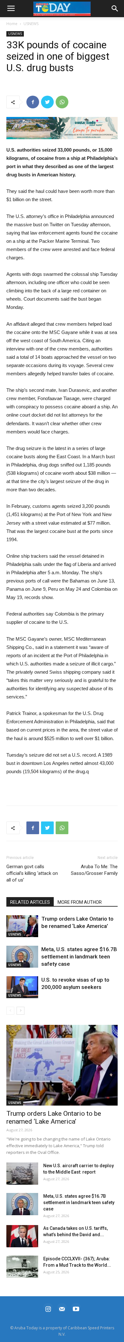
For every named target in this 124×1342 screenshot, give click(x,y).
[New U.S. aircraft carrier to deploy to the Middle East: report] (22, 1173)
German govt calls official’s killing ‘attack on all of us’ (32, 873)
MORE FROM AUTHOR (80, 902)
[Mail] (62, 1308)
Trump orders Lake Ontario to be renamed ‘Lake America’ (53, 1117)
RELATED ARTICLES (30, 902)
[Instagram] (48, 1308)
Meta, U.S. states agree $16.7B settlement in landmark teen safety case (79, 956)
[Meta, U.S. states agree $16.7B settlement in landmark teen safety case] (22, 957)
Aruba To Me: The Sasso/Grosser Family (94, 870)
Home (11, 23)
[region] (62, 128)
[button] (62, 128)
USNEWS (31, 23)
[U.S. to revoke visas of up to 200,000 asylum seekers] (22, 987)
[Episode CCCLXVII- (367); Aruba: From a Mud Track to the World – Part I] (22, 1267)
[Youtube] (76, 1308)
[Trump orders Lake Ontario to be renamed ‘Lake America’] (22, 926)
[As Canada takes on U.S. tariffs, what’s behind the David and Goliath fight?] (22, 1236)
